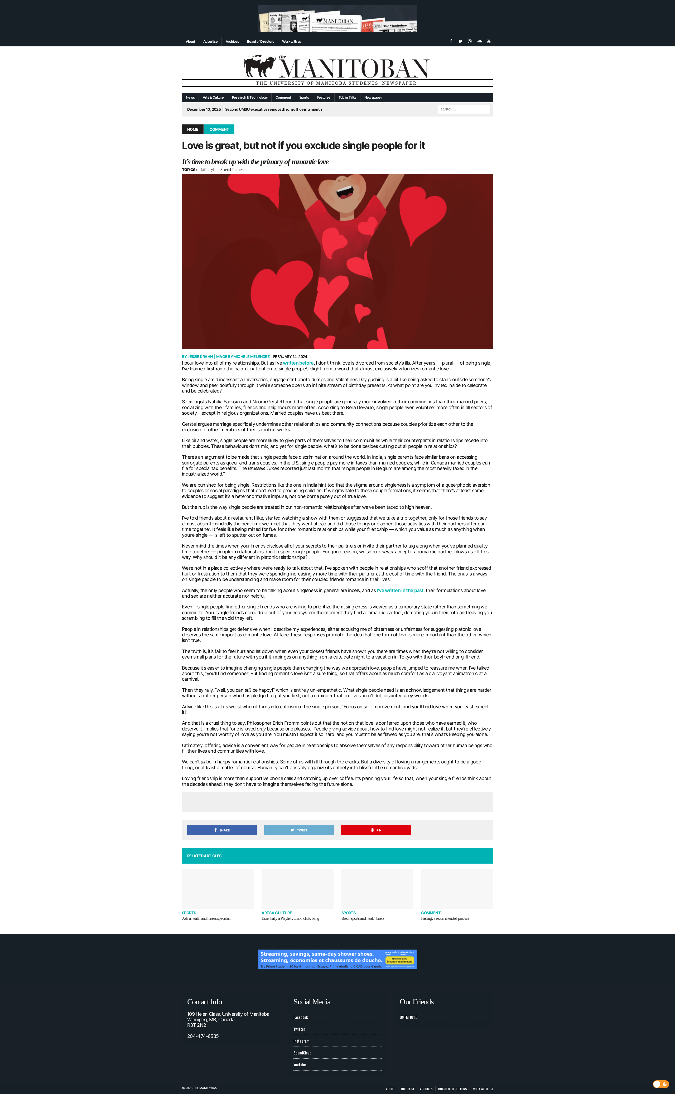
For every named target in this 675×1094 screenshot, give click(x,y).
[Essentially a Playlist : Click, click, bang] (298, 889)
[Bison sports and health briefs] (377, 889)
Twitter (299, 1029)
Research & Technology (250, 97)
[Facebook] (451, 40)
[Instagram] (470, 40)
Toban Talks (347, 97)
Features (323, 97)
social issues (232, 169)
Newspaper (373, 97)
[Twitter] (460, 40)
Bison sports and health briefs (362, 918)
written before (298, 363)
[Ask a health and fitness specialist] (218, 889)
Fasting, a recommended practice (445, 918)
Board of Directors (260, 41)
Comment (283, 97)
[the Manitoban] (337, 70)
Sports (304, 97)
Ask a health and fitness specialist (206, 918)
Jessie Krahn (200, 356)
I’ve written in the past (400, 590)
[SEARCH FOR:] (464, 108)
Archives (232, 41)
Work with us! (292, 41)
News (190, 97)
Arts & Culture (213, 97)
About (190, 41)
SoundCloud (302, 1053)
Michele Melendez (251, 356)
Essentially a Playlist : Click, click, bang (290, 918)
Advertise (210, 41)
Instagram (301, 1041)
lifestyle (208, 169)
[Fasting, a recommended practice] (457, 889)
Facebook (300, 1017)
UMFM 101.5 (409, 1017)
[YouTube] (489, 40)
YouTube (299, 1064)
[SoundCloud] (479, 40)
